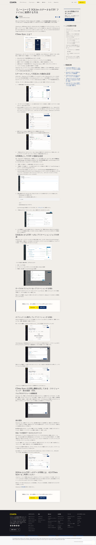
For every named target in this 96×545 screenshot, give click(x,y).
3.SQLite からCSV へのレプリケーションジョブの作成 (73, 36)
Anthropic (79, 516)
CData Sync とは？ (70, 29)
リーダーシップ (60, 523)
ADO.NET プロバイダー (32, 520)
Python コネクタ (31, 521)
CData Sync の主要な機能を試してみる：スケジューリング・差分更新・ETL (73, 47)
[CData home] (14, 2)
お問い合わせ (81, 2)
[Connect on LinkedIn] (59, 17)
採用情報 (59, 527)
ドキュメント (40, 207)
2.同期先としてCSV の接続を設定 (72, 34)
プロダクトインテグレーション (52, 519)
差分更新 (69, 51)
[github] (17, 525)
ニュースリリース (61, 518)
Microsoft (79, 521)
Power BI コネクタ (31, 528)
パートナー (50, 524)
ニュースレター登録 (71, 523)
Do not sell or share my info (78, 541)
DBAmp (39, 521)
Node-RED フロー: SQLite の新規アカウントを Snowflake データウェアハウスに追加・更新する (73, 84)
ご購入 (72, 2)
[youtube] (15, 525)
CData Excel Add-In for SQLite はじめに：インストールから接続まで (73, 76)
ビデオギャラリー (71, 527)
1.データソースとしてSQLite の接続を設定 (73, 31)
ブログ (69, 520)
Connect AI (40, 518)
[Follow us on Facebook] (55, 17)
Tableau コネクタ (31, 530)
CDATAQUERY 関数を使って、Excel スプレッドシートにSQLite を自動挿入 (73, 69)
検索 (75, 2)
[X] (13, 525)
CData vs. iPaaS (51, 525)
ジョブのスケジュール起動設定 (73, 49)
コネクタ (49, 516)
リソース (69, 521)
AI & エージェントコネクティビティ (52, 522)
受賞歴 (59, 521)
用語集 (69, 525)
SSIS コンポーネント (41, 520)
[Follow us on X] (57, 17)
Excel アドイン (31, 527)
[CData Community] (19, 525)
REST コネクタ (31, 525)
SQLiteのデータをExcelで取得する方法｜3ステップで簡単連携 (73, 73)
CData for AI (56, 2)
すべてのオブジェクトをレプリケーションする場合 (73, 39)
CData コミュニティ (71, 516)
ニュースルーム (60, 520)
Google (78, 520)
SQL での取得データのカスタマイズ (73, 54)
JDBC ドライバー (31, 518)
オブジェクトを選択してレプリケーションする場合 (73, 43)
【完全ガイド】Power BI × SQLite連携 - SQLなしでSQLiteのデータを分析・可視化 (73, 80)
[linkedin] (11, 525)
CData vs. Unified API (52, 527)
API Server (30, 523)
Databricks (79, 518)
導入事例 (23, 487)
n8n (78, 523)
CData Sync (40, 516)
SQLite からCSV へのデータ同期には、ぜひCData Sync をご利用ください (73, 58)
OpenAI (78, 525)
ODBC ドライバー (31, 516)
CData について (60, 516)
